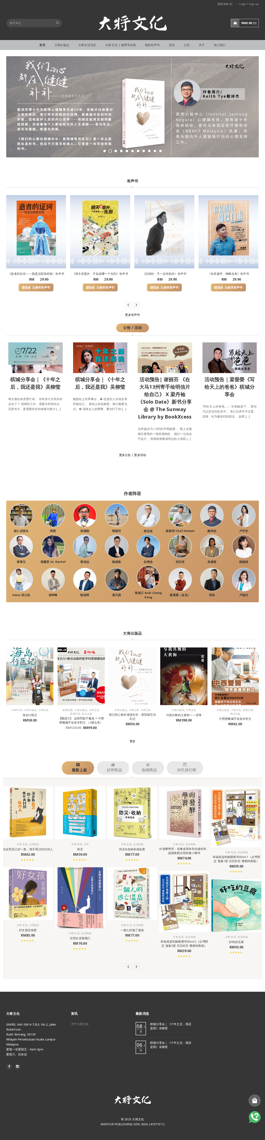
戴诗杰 (211, 531)
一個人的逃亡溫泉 (132, 930)
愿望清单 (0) (224, 4)
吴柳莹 (211, 562)
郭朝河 (116, 531)
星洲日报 (75, 713)
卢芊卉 (243, 531)
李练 (212, 595)
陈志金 (148, 531)
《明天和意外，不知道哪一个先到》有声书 (100, 274)
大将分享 (134, 710)
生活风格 (86, 933)
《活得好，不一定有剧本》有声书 (164, 274)
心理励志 (34, 844)
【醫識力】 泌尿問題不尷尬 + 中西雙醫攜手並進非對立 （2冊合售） (81, 720)
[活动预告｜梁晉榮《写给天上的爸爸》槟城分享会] (229, 356)
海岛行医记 (30, 715)
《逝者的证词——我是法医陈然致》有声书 (36, 274)
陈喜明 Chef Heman (180, 531)
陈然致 (116, 562)
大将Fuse (16, 710)
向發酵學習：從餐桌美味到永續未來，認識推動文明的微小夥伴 (184, 851)
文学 (86, 844)
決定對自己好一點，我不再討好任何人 (28, 849)
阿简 (53, 531)
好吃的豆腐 (236, 942)
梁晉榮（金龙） (180, 595)
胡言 (80, 849)
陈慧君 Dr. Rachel (53, 562)
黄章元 (21, 562)
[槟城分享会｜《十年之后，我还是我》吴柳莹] (35, 356)
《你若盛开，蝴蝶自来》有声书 (228, 274)
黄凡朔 (116, 595)
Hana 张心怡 (21, 595)
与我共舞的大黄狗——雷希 (184, 715)
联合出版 (87, 713)
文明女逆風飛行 (80, 938)
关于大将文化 (80, 1024)
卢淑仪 (243, 595)
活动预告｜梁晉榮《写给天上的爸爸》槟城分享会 (230, 386)
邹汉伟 (180, 562)
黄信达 (84, 562)
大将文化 (43, 710)
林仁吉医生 (21, 531)
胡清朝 (84, 531)
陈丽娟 (243, 562)
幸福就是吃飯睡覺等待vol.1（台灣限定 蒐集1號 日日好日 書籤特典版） (236, 859)
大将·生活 (22, 844)
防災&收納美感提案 (132, 849)
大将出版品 (30, 710)
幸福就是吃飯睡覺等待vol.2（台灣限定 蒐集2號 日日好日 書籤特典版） (184, 943)
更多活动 (140, 455)
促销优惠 (68, 710)
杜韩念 (148, 562)
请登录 (26, 287)
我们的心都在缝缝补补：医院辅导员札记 (132, 717)
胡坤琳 (53, 595)
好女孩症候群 (28, 930)
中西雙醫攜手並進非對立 (235, 719)
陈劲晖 (84, 595)
